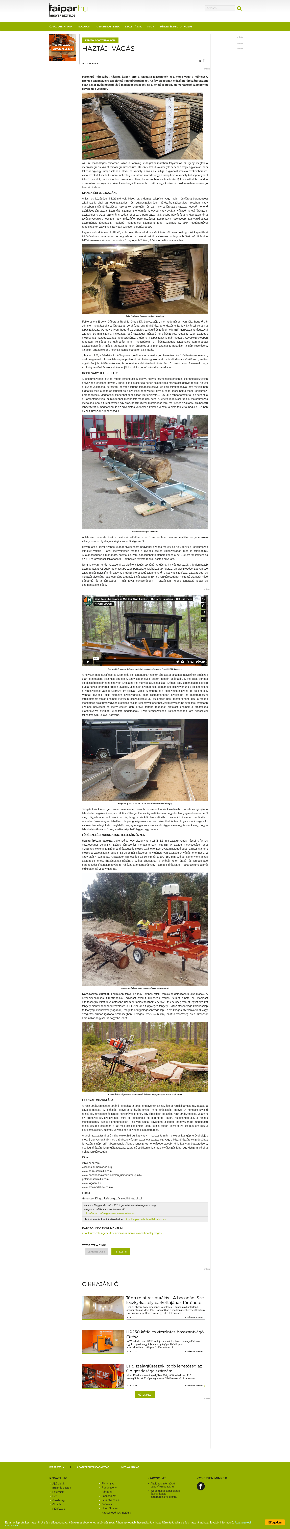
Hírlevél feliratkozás (176, 26)
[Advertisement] (145, 1425)
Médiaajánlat (130, 1467)
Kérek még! (145, 1394)
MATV (151, 26)
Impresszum (56, 1467)
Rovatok (84, 26)
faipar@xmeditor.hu (162, 1486)
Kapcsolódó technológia (100, 40)
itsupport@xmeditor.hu (164, 1496)
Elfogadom (275, 1522)
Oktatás (56, 1504)
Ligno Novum (109, 1508)
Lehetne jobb (96, 1251)
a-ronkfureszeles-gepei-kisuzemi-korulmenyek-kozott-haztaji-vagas (122, 1233)
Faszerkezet (109, 1496)
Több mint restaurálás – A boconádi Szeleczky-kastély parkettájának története (165, 1300)
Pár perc (107, 1491)
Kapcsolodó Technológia (116, 1512)
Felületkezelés (110, 1500)
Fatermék (58, 1492)
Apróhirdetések (108, 26)
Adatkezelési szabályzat (93, 1467)
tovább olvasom (194, 1317)
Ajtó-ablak (58, 1483)
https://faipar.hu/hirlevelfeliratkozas (145, 1219)
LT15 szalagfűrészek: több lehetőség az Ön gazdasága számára (164, 1368)
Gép (54, 1496)
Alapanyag (108, 1483)
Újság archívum (60, 26)
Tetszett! (120, 1251)
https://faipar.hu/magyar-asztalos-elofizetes (109, 1213)
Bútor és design (61, 1487)
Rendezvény (109, 1487)
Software (107, 1504)
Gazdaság (58, 1500)
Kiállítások (133, 26)
